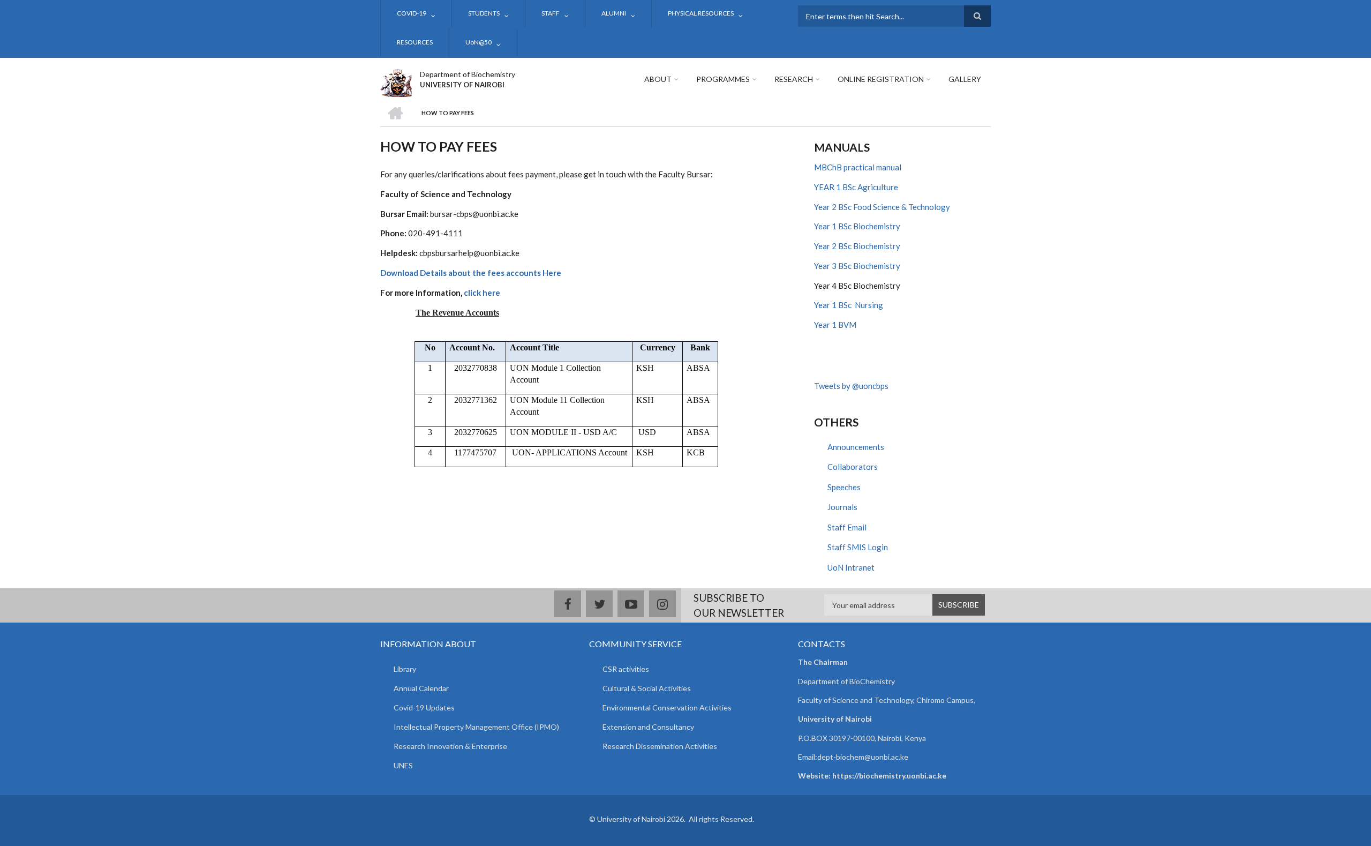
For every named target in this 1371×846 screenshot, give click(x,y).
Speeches (844, 487)
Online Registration (881, 79)
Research (793, 79)
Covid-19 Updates (424, 707)
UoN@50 (478, 42)
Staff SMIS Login (857, 547)
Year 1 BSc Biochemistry (857, 226)
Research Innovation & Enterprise (450, 746)
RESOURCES (415, 42)
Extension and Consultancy (648, 726)
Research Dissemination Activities (659, 746)
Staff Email (847, 527)
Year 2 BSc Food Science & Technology (882, 207)
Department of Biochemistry (467, 74)
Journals (842, 507)
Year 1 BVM (835, 325)
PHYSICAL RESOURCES (701, 13)
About (658, 79)
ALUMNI (613, 13)
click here (482, 292)
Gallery (964, 79)
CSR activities (625, 668)
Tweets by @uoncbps (851, 386)
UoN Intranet (851, 567)
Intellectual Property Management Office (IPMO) (476, 726)
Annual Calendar (421, 688)
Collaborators (852, 466)
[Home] (396, 81)
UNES (403, 765)
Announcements (855, 447)
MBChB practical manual (857, 167)
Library (405, 668)
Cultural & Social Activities (646, 688)
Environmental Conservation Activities (667, 707)
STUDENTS (484, 13)
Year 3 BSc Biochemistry (857, 266)
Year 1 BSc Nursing (848, 305)
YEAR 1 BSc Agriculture (856, 187)
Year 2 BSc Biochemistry (857, 246)
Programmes (723, 79)
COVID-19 (411, 13)
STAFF (550, 13)
